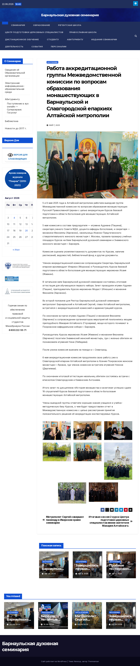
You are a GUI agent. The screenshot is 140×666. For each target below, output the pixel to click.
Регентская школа (69, 25)
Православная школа (83, 32)
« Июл (16, 249)
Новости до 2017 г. (16, 128)
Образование (42, 25)
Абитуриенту (75, 39)
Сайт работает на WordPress (54, 661)
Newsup (77, 661)
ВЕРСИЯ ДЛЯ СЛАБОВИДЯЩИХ (17, 157)
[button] (136, 36)
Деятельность (14, 46)
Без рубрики (52, 62)
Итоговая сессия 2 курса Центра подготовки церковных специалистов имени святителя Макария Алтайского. (109, 521)
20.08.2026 (14, 624)
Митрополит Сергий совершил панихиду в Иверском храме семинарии (65, 519)
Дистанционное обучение (22, 39)
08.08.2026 (82, 624)
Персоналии (58, 46)
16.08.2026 (48, 624)
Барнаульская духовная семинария (70, 15)
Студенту (53, 39)
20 (26, 230)
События (37, 46)
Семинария (18, 25)
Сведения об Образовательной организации (15, 72)
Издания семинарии (104, 39)
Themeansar (93, 661)
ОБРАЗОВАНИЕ (47, 612)
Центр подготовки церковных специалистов (34, 32)
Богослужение (82, 612)
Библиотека (11, 121)
